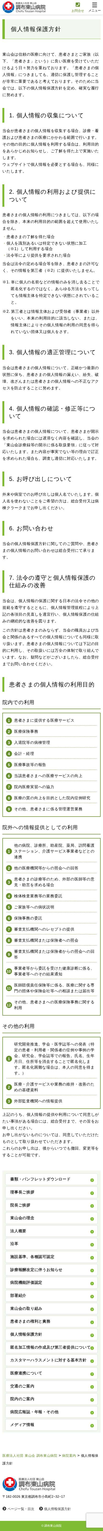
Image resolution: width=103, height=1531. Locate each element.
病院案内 (69, 1456)
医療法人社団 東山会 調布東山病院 (29, 1456)
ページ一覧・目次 (20, 1509)
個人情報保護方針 (57, 1509)
